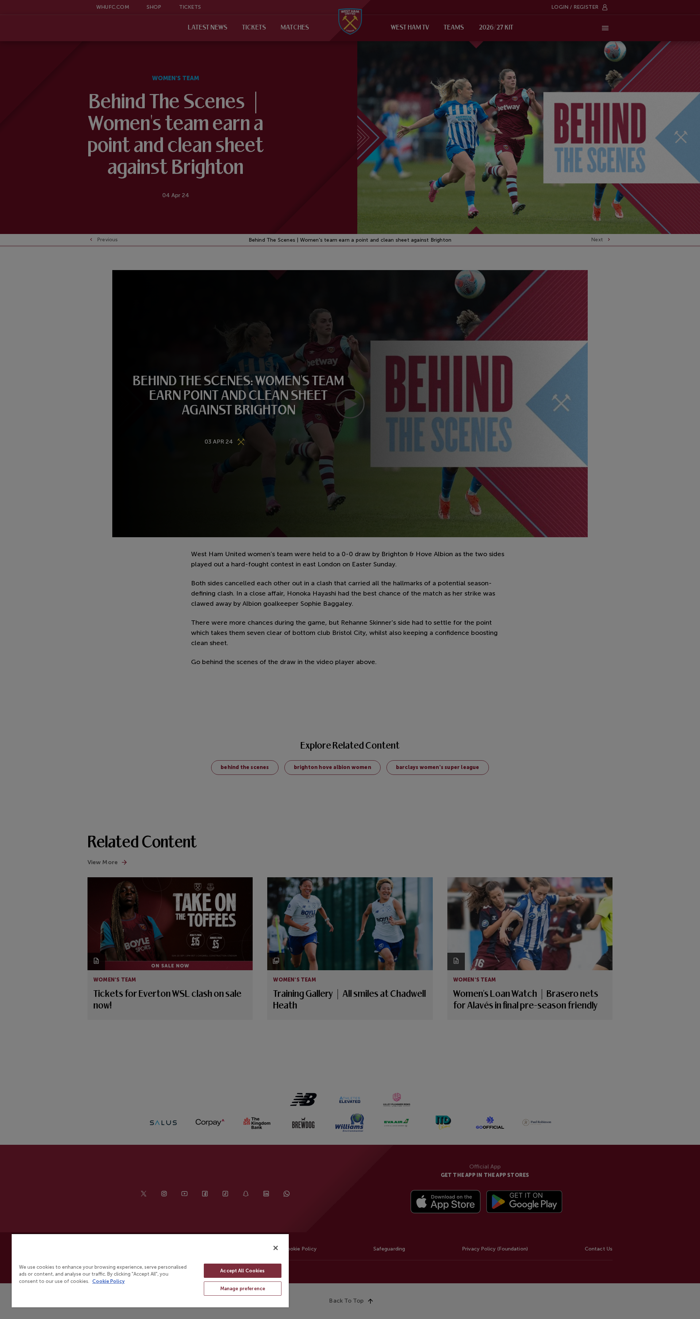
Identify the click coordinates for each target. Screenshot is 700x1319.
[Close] (276, 1248)
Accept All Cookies (242, 1270)
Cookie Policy (108, 1281)
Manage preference (242, 1288)
